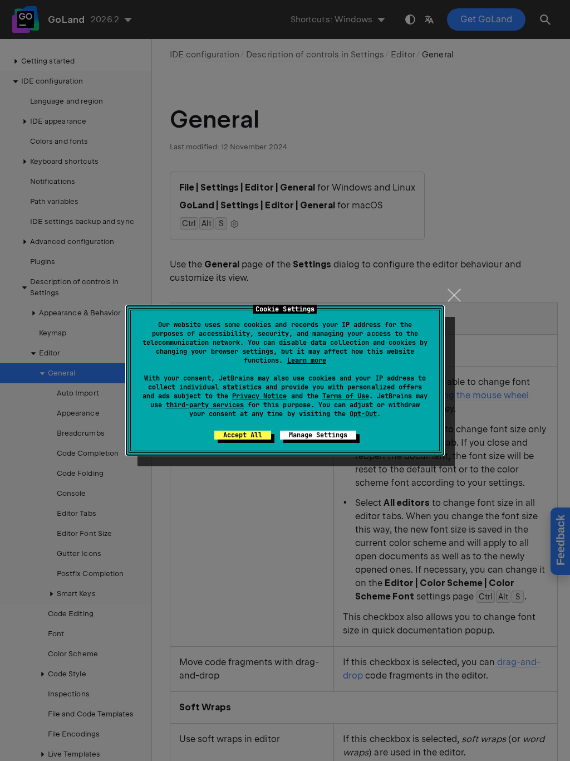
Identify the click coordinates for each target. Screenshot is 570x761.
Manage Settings (318, 435)
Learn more (306, 360)
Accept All (242, 435)
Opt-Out (363, 413)
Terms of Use (345, 396)
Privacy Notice (259, 396)
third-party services (205, 405)
